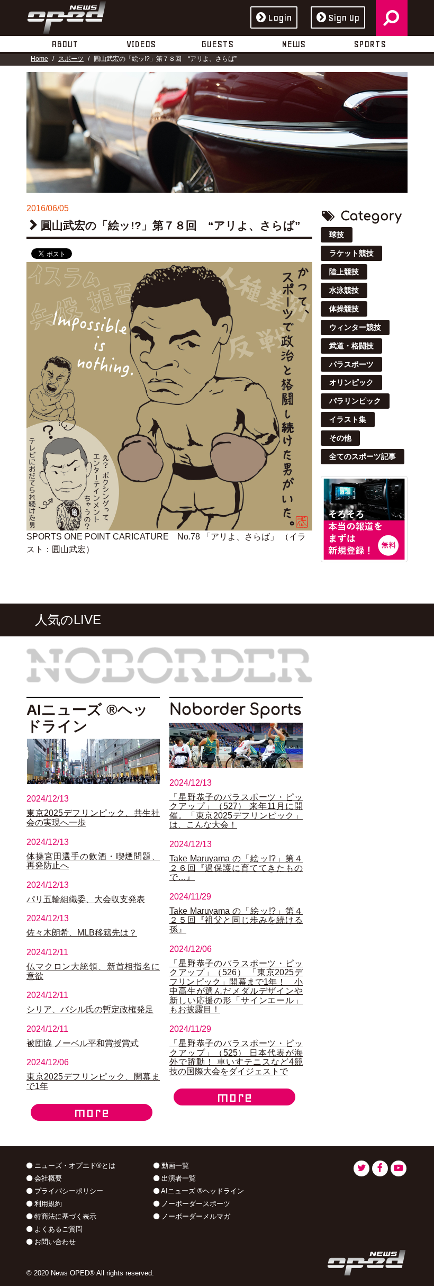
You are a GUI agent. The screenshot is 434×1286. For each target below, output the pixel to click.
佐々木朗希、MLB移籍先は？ (81, 932)
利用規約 (47, 1204)
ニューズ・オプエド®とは (73, 1166)
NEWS (293, 44)
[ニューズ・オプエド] (66, 15)
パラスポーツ (351, 364)
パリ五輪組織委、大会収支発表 (85, 899)
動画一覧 (174, 1166)
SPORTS (370, 44)
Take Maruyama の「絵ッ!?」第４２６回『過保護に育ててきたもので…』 (236, 868)
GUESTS (217, 44)
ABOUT (64, 44)
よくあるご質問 (57, 1229)
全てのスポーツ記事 (362, 456)
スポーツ (71, 58)
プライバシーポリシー (67, 1191)
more (92, 1112)
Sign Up (343, 17)
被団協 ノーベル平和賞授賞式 (82, 1043)
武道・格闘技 (351, 345)
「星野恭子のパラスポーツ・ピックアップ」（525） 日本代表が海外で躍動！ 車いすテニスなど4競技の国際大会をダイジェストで (236, 1057)
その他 (340, 438)
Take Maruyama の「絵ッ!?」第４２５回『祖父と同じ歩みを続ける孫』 (236, 920)
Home (39, 58)
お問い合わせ (54, 1242)
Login (280, 17)
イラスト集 (347, 419)
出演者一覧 (177, 1178)
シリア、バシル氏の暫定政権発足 (89, 1009)
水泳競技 (344, 290)
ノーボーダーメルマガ (194, 1216)
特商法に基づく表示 (64, 1216)
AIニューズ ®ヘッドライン (201, 1191)
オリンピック (351, 382)
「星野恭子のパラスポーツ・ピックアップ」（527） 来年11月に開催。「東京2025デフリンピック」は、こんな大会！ (236, 811)
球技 (336, 234)
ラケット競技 (351, 253)
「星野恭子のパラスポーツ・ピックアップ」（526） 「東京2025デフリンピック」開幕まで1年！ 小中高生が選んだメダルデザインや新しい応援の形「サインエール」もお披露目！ (236, 986)
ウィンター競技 (355, 327)
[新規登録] (364, 518)
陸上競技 (344, 271)
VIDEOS (141, 44)
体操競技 (344, 308)
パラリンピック (355, 401)
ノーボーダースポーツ (194, 1204)
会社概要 (47, 1178)
